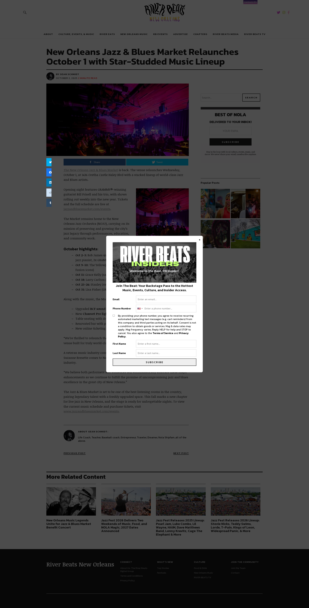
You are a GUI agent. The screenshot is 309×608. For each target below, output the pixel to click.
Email (116, 299)
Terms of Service (163, 333)
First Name (119, 344)
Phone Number (122, 308)
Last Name (119, 353)
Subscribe (154, 362)
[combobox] (140, 308)
